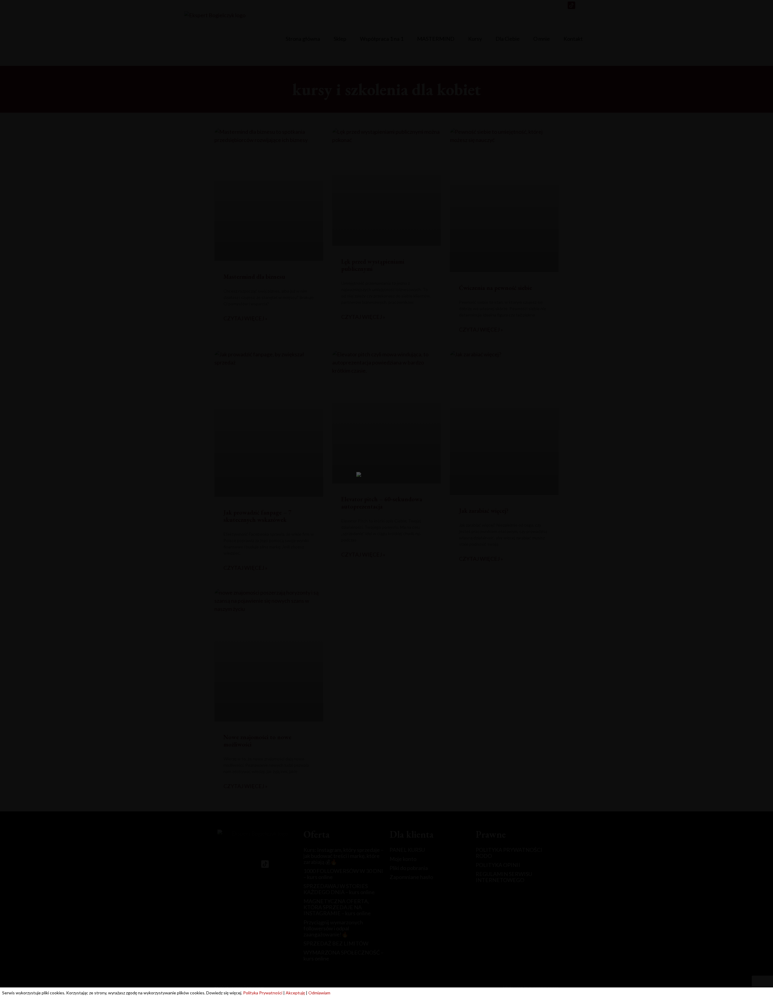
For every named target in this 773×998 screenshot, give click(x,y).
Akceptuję (295, 992)
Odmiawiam (319, 992)
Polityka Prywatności (262, 992)
